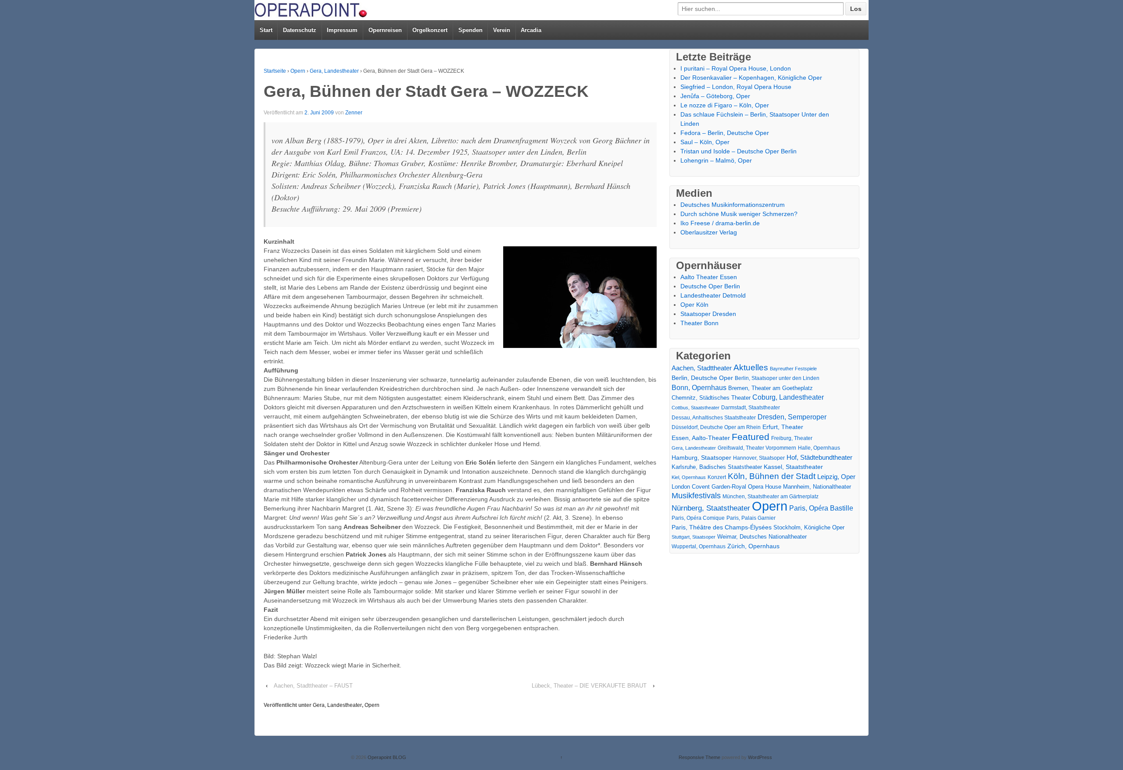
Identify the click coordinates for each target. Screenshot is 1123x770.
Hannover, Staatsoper (759, 458)
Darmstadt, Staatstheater (750, 407)
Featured (750, 436)
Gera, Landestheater (334, 71)
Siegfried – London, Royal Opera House (735, 86)
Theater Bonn (699, 322)
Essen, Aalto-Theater (701, 437)
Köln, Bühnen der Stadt (771, 476)
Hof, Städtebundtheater (819, 457)
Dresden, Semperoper (792, 417)
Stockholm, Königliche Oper (808, 527)
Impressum (342, 30)
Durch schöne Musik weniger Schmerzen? (739, 213)
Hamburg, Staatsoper (701, 457)
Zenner (353, 113)
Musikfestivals (696, 495)
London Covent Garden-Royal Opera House (726, 486)
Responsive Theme (699, 757)
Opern (297, 71)
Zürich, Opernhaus (753, 546)
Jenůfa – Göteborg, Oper (715, 95)
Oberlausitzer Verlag (708, 232)
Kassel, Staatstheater (793, 467)
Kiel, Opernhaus (689, 477)
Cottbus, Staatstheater (695, 407)
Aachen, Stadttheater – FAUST (313, 685)
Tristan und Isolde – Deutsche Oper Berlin (738, 151)
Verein (501, 30)
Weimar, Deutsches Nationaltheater (762, 536)
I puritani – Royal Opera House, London (735, 68)
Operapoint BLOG (386, 757)
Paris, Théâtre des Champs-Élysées (722, 527)
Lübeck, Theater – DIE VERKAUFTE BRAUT (589, 685)
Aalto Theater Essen (708, 276)
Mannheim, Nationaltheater (817, 486)
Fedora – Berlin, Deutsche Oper (724, 132)
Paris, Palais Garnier (751, 518)
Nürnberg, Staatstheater (711, 508)
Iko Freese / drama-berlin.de (720, 223)
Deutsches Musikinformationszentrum (732, 204)
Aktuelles (750, 367)
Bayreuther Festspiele (793, 368)
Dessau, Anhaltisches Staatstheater (714, 418)
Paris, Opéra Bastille (821, 508)
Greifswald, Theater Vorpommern (757, 448)
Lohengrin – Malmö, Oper (716, 160)
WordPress (760, 757)
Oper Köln (694, 304)
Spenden (470, 30)
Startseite (275, 71)
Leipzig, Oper (836, 476)
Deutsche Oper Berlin (710, 286)
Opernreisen (385, 30)
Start (266, 30)
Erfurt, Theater (782, 426)
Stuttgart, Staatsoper (693, 536)
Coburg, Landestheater (788, 397)
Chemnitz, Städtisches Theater (711, 398)
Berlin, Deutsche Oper (702, 377)
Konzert (717, 477)
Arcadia (531, 30)
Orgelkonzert (429, 30)
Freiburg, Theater (791, 438)
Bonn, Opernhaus (699, 387)
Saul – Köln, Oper (705, 141)
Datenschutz (299, 30)
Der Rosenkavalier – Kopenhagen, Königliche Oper (751, 77)
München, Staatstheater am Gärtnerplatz (770, 496)
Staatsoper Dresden (708, 313)
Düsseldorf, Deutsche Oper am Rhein (716, 427)
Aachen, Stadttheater (702, 368)
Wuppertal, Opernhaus (699, 546)
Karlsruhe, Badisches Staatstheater (717, 467)
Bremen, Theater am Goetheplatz (770, 388)
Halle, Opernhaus (819, 448)
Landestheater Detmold (713, 295)
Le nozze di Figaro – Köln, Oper (724, 105)
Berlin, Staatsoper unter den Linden (777, 378)
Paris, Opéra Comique (698, 518)
